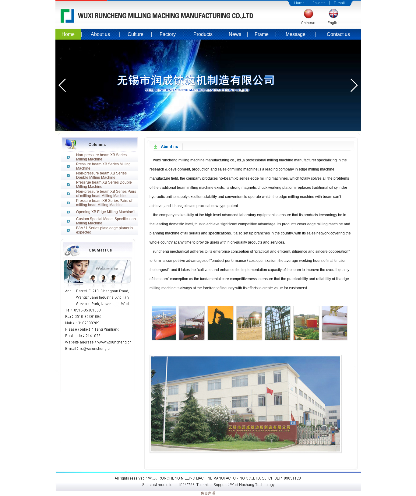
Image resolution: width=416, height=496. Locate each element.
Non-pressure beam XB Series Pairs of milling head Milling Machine (106, 193)
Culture (135, 34)
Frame (262, 34)
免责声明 (208, 493)
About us (100, 34)
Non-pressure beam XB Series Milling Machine (101, 157)
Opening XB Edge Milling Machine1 (105, 212)
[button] (62, 85)
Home (68, 34)
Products (203, 34)
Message (295, 34)
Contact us (338, 34)
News (235, 34)
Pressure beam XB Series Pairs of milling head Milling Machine (104, 203)
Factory (168, 34)
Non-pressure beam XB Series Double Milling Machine (101, 175)
